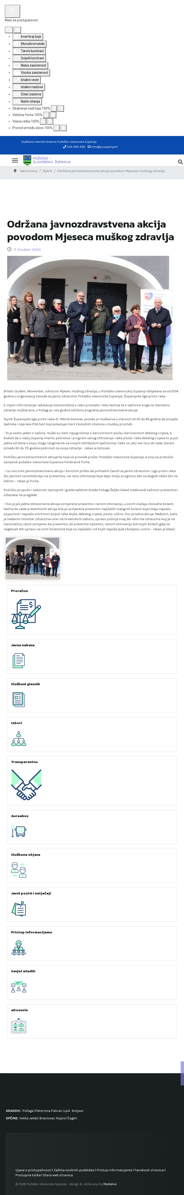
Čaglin (72, 1118)
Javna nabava (22, 645)
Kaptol (61, 1118)
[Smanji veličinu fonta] (46, 115)
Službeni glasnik (25, 684)
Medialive (110, 1184)
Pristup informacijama (31, 932)
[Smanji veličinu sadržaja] (54, 108)
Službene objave (25, 854)
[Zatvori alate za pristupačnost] (17, 30)
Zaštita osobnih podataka (74, 1170)
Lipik (66, 1111)
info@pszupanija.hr (105, 146)
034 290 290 (76, 146)
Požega (28, 1111)
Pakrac (56, 1111)
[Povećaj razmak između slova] (63, 128)
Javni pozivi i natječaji (31, 893)
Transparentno (24, 761)
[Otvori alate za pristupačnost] (12, 11)
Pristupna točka (28, 1175)
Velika (24, 1118)
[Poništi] (9, 30)
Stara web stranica (58, 1175)
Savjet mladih (23, 971)
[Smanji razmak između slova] (56, 128)
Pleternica (42, 1111)
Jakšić (34, 1118)
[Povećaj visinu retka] (50, 121)
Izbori (16, 723)
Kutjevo (77, 1111)
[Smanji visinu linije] (43, 121)
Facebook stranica (149, 1170)
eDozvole (19, 1010)
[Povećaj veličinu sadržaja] (61, 108)
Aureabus (20, 816)
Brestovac (47, 1118)
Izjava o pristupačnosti (33, 1170)
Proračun (19, 590)
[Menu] (15, 160)
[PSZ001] (33, 558)
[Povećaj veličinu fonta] (53, 115)
